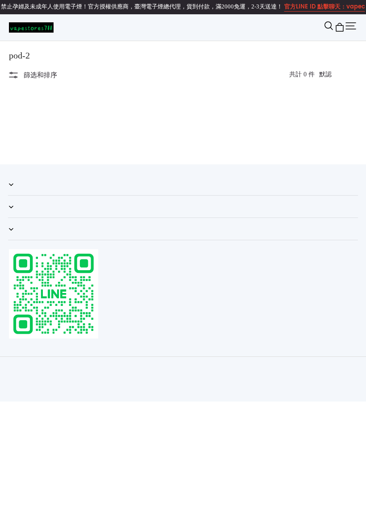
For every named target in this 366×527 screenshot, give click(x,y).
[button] (328, 27)
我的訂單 (19, 195)
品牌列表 (19, 240)
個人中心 (19, 217)
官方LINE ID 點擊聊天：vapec (324, 7)
